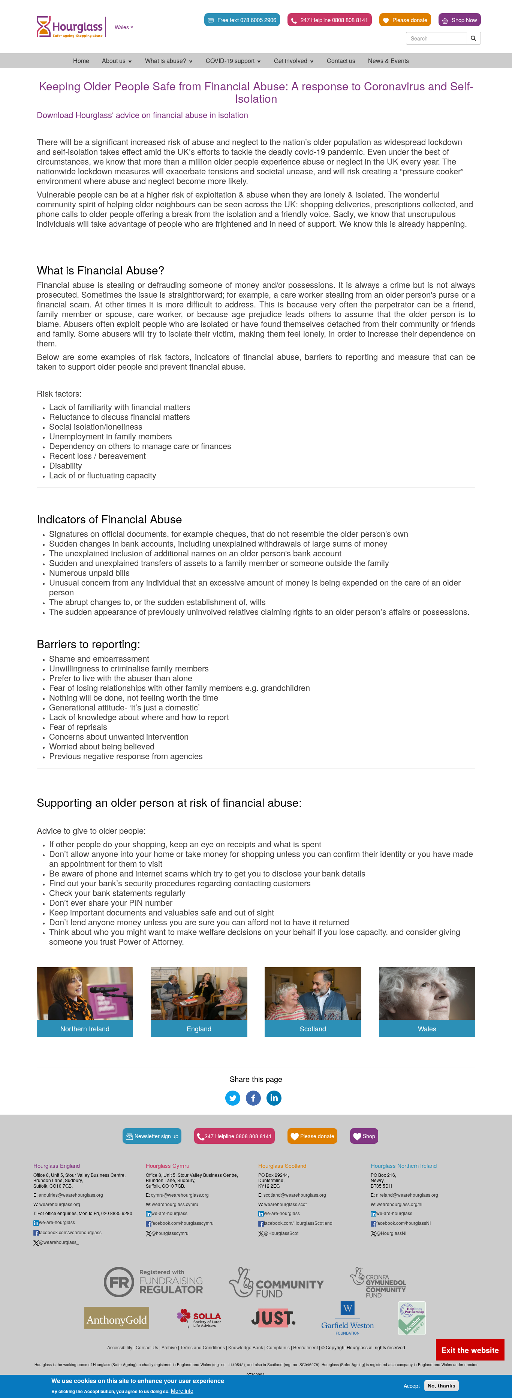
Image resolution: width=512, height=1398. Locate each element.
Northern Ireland (84, 1028)
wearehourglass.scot (285, 1204)
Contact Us (147, 1347)
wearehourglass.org (59, 1204)
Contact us (341, 60)
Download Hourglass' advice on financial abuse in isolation (142, 114)
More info (182, 1390)
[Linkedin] (273, 1097)
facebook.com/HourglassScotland (298, 1223)
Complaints (278, 1347)
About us (114, 60)
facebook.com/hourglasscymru (182, 1223)
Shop (368, 1136)
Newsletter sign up (155, 1136)
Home (81, 60)
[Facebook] (253, 1097)
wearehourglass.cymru (175, 1204)
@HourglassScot (281, 1233)
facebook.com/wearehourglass (70, 1232)
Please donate (409, 20)
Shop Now (464, 20)
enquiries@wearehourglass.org (71, 1194)
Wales (122, 27)
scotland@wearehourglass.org (294, 1194)
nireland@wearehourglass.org (407, 1194)
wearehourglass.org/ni (399, 1204)
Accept (412, 1385)
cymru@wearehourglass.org (180, 1194)
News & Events (388, 60)
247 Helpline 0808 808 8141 (334, 20)
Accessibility (119, 1347)
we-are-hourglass (57, 1222)
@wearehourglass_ (59, 1242)
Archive (169, 1347)
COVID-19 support (231, 60)
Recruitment (305, 1347)
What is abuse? (166, 60)
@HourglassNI (391, 1233)
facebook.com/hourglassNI (403, 1223)
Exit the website (470, 1349)
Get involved (291, 60)
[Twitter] (232, 1097)
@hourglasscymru (170, 1233)
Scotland (313, 1028)
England (199, 1028)
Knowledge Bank (245, 1347)
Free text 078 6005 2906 (246, 20)
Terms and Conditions (202, 1347)
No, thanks (441, 1386)
